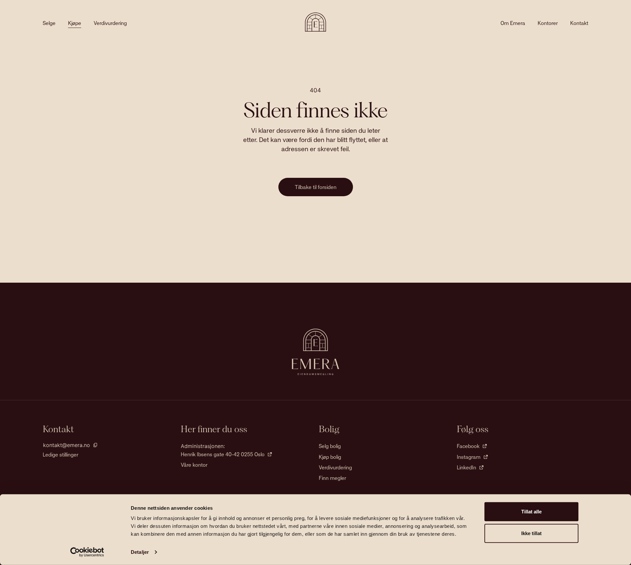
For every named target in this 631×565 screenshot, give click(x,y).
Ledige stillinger (60, 455)
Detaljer (140, 552)
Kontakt (579, 23)
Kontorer (548, 23)
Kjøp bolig (330, 457)
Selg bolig (330, 446)
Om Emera (513, 23)
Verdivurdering (110, 23)
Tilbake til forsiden (316, 187)
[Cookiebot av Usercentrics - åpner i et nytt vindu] (87, 552)
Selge (49, 23)
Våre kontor (194, 465)
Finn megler (332, 478)
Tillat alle (531, 511)
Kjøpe (74, 23)
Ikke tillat (531, 533)
